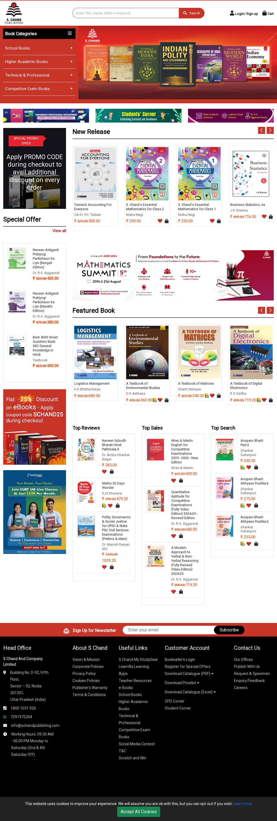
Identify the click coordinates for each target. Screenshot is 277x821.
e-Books (126, 687)
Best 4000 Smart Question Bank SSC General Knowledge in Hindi (45, 346)
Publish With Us (247, 666)
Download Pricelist (181, 683)
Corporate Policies (88, 666)
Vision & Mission (86, 659)
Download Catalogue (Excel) (189, 692)
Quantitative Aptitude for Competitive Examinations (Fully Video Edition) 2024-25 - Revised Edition (184, 505)
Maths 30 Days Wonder (113, 485)
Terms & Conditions (89, 695)
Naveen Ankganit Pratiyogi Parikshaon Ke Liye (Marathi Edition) (46, 302)
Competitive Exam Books (27, 88)
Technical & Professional (27, 75)
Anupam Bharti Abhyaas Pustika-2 (254, 519)
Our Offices (243, 659)
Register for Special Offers (187, 666)
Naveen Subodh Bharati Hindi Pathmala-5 (114, 444)
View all (59, 230)
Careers (241, 687)
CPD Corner (174, 701)
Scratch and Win (132, 758)
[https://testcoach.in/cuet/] (34, 511)
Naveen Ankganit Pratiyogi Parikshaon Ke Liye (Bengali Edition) (46, 258)
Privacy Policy (84, 673)
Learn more (242, 804)
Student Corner (178, 708)
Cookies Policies (86, 680)
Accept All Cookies (139, 811)
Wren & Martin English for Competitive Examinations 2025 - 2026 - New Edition (184, 451)
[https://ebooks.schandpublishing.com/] (34, 426)
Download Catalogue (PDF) (188, 673)
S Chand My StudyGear (138, 659)
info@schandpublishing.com (35, 725)
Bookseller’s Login (180, 659)
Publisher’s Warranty (89, 687)
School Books (17, 48)
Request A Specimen (252, 673)
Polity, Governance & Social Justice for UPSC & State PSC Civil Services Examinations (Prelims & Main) (116, 528)
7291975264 (21, 717)
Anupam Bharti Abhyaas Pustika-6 (254, 481)
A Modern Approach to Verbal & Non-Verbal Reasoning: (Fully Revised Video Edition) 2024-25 (185, 561)
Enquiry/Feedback (249, 680)
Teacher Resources (135, 680)
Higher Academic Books (26, 61)
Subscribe (229, 629)
